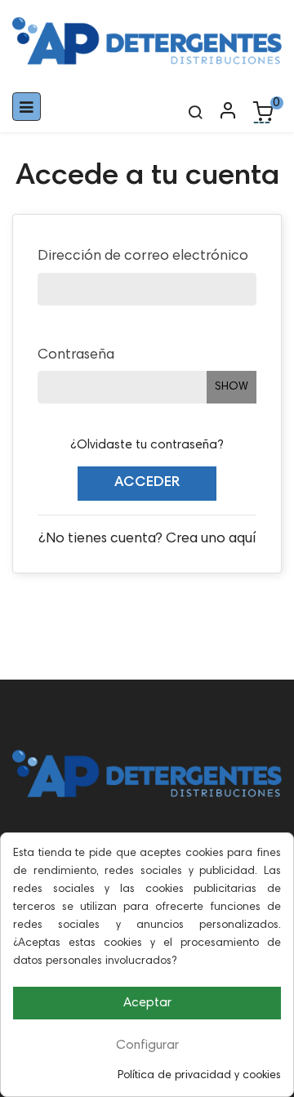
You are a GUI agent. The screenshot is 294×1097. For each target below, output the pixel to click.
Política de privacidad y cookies (199, 1075)
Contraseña (76, 355)
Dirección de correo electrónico (143, 256)
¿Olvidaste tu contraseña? (147, 445)
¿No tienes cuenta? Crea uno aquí (147, 539)
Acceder (147, 482)
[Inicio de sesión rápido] (220, 112)
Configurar (147, 1045)
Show (231, 387)
